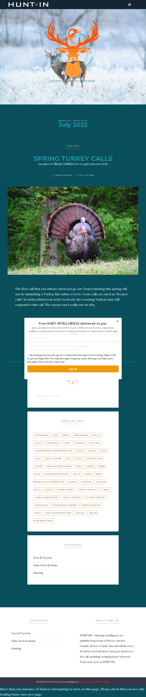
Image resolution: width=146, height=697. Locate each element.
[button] (73, 323)
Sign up (73, 368)
